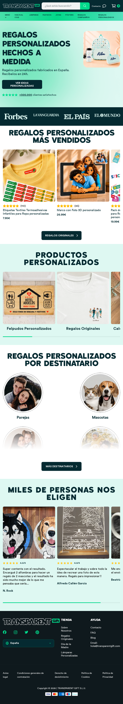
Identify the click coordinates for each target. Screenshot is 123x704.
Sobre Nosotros (66, 629)
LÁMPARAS (33, 15)
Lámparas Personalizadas (69, 654)
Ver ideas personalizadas (22, 84)
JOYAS (58, 15)
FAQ (93, 632)
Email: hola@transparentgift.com (105, 644)
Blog (93, 637)
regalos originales (59, 235)
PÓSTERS (69, 15)
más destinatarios (59, 466)
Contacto (95, 627)
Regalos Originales (67, 637)
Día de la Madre (66, 645)
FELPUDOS (47, 15)
